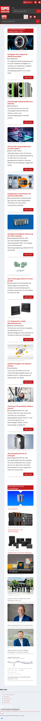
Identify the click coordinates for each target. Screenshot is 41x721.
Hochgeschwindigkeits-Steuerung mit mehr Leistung (20, 235)
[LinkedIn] (1, 707)
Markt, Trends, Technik (15, 151)
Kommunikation (13, 106)
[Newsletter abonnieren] (4, 707)
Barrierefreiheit (20, 711)
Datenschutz (9, 711)
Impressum (3, 711)
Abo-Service (7, 702)
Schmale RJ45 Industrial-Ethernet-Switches (20, 103)
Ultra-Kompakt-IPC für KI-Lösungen (17, 454)
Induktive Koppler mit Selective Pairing (19, 365)
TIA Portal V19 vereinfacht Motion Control (20, 407)
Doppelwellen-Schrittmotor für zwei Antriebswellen (19, 195)
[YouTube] (7, 707)
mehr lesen (28, 77)
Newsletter (28, 2)
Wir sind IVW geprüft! (9, 694)
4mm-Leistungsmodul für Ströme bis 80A (20, 280)
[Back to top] (2, 720)
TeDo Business (8, 698)
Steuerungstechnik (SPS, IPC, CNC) (18, 238)
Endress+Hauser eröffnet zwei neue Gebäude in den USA (19, 599)
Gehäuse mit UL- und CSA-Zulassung (19, 553)
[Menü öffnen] (13, 8)
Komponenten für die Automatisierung (19, 283)
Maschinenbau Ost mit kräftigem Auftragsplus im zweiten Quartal (18, 651)
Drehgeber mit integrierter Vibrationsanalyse (18, 55)
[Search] (38, 11)
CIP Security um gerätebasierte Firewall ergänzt (19, 147)
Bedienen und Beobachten (16, 325)
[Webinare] (10, 707)
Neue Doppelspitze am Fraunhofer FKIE (20, 625)
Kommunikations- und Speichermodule (15, 531)
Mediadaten (7, 700)
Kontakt (2, 713)
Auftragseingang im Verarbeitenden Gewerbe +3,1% (19, 678)
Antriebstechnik (12, 59)
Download (6, 696)
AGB (14, 711)
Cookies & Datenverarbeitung (31, 711)
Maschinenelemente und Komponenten (19, 198)
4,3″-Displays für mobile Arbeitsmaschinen (17, 322)
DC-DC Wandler (13, 509)
